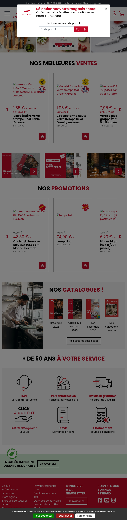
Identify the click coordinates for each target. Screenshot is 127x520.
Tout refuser (64, 516)
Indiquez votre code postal (63, 23)
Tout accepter (43, 516)
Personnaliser (85, 516)
